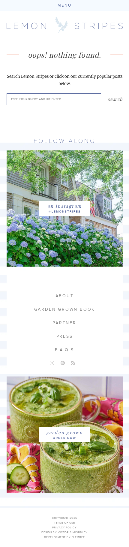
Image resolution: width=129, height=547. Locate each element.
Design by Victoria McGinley (64, 532)
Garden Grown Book (64, 309)
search (115, 99)
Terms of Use (64, 522)
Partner (64, 322)
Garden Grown (64, 432)
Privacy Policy (64, 527)
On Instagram (64, 206)
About (65, 295)
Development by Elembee (64, 537)
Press (64, 336)
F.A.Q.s (64, 349)
